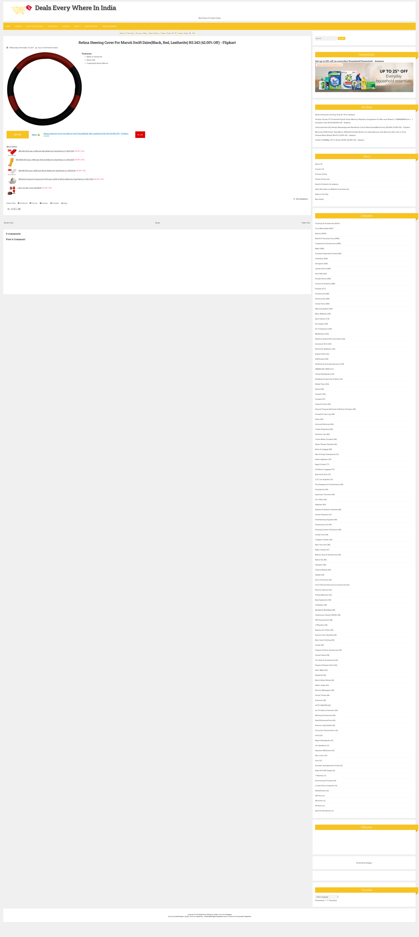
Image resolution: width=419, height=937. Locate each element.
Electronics (52, 26)
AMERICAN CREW (322, 369)
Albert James (320, 685)
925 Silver (319, 801)
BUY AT (17, 134)
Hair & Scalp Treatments (325, 454)
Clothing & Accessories (325, 223)
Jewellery (319, 258)
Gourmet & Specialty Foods (326, 253)
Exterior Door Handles (324, 635)
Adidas (318, 575)
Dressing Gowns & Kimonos (326, 529)
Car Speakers (320, 745)
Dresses (318, 289)
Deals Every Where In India (75, 7)
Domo (317, 419)
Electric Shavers (322, 590)
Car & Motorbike (322, 228)
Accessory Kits (321, 344)
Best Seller (319, 199)
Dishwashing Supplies (324, 519)
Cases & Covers (321, 404)
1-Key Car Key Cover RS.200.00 (29, 188)
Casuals (318, 394)
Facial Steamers (322, 514)
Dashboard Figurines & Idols (327, 379)
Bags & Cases (320, 464)
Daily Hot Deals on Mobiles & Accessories (332, 189)
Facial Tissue (321, 695)
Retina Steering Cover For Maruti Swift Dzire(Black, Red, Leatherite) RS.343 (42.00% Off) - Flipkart (157, 42)
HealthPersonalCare (323, 720)
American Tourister (323, 494)
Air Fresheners (321, 329)
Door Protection (322, 580)
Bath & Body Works (323, 680)
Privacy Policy (321, 174)
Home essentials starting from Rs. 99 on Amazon (335, 114)
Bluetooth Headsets (323, 349)
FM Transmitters (322, 620)
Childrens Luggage (323, 469)
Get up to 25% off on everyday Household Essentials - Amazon (349, 61)
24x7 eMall (320, 670)
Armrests (319, 700)
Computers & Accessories (325, 243)
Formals (318, 399)
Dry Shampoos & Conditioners (327, 484)
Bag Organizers (321, 600)
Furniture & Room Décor (325, 730)
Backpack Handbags (323, 610)
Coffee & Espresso (322, 429)
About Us (319, 164)
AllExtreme (320, 359)
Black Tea (319, 560)
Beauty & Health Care (34, 26)
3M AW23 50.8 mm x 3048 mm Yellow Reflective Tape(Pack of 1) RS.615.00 (45, 160)
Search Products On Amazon (326, 184)
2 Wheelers (320, 625)
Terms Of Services (322, 179)
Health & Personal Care (325, 238)
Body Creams (320, 550)
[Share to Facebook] (19, 209)
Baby (317, 248)
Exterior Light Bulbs (323, 725)
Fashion (18, 26)
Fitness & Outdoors (323, 284)
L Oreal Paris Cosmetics (325, 785)
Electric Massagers (323, 690)
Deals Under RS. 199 (186, 33)
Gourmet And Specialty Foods (327, 765)
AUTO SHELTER (321, 705)
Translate (333, 900)
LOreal (318, 645)
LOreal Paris (320, 304)
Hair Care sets (321, 545)
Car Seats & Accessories (325, 660)
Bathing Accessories (323, 715)
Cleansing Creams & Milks (326, 615)
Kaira (317, 389)
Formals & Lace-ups (323, 414)
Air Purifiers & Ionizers (325, 710)
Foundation (320, 489)
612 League (319, 324)
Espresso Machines (323, 750)
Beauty (318, 233)
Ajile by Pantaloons (323, 811)
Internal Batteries (322, 424)
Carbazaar (319, 605)
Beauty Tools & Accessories (326, 555)
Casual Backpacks (323, 374)
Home (8, 26)
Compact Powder (322, 539)
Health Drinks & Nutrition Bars (328, 339)
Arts (317, 760)
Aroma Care (320, 534)
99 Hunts (319, 806)
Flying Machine (322, 595)
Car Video (319, 499)
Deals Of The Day (127, 33)
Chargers (319, 565)
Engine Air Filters (323, 630)
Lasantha (199, 916)
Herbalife (319, 675)
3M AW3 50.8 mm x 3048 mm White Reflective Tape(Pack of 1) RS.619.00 (47, 170)
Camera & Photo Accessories (327, 650)
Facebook (23, 203)
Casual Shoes (321, 655)
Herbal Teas (320, 384)
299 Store (319, 795)
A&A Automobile (322, 309)
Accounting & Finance (324, 780)
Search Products (91, 26)
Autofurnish (320, 299)
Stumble (55, 203)
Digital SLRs (320, 354)
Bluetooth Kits (321, 474)
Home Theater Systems (324, 444)
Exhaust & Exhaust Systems (326, 509)
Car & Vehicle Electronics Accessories (331, 585)
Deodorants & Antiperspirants (327, 364)
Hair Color (319, 755)
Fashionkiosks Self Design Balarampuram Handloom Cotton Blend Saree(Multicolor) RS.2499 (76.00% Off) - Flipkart (362, 127)
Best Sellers (154, 33)
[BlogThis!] (14, 209)
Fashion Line (321, 434)
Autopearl (319, 263)
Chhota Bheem (321, 570)
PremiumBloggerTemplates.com (215, 916)
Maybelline (320, 334)
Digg (65, 203)
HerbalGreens (321, 790)
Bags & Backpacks (322, 740)
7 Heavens (319, 775)
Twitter (34, 203)
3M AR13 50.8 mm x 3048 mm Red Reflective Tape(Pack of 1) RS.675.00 (46, 151)
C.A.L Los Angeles (322, 479)
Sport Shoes (320, 319)
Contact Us (319, 169)
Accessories (320, 294)
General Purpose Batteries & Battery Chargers (334, 409)
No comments (302, 199)
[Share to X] (17, 209)
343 (140, 135)
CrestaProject (179, 916)
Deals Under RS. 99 (168, 33)
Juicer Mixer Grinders (324, 439)
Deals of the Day (321, 194)
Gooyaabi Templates (244, 916)
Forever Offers (141, 33)
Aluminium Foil (322, 524)
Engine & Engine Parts (324, 665)
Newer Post (8, 223)
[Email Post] (8, 209)
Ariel (317, 735)
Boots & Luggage (322, 449)
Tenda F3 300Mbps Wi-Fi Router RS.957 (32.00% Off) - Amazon (339, 140)
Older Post (306, 223)
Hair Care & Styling (323, 640)
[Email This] (12, 209)
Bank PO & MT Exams (324, 770)
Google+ (44, 203)
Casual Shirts (321, 268)
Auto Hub (319, 273)
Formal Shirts (321, 278)
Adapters (319, 504)
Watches (65, 26)
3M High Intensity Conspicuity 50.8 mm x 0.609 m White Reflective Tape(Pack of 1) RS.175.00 (56, 179)
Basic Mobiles (321, 314)
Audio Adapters (321, 459)
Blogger (369, 863)
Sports (76, 26)
